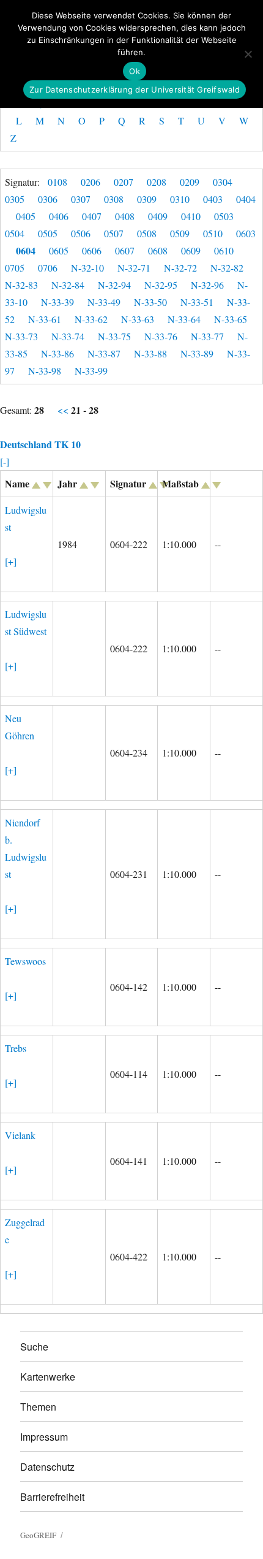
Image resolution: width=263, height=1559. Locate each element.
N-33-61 (44, 319)
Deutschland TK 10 (40, 444)
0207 (123, 181)
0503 (224, 216)
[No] (248, 54)
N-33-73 (21, 336)
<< (64, 409)
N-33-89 (196, 353)
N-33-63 (137, 319)
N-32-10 (87, 267)
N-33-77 (207, 336)
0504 (14, 233)
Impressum (44, 1437)
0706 (47, 267)
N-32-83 (21, 284)
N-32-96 (207, 284)
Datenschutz (47, 1467)
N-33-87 (103, 353)
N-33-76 (160, 336)
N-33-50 (150, 301)
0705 (14, 267)
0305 (14, 198)
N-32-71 (133, 267)
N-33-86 (57, 353)
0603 (246, 233)
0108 (57, 181)
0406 (59, 216)
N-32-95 (160, 284)
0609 (191, 250)
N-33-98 (44, 370)
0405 (25, 216)
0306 (47, 198)
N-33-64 (184, 319)
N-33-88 (150, 353)
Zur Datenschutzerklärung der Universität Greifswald (134, 89)
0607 (125, 250)
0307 (81, 198)
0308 (114, 198)
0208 (156, 181)
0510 (213, 233)
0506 (81, 233)
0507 (114, 233)
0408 (125, 216)
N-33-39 (57, 301)
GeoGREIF (38, 1535)
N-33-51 (196, 301)
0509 (180, 233)
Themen (38, 1407)
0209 (189, 181)
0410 (191, 216)
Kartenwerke (47, 1377)
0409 (158, 216)
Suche (34, 1347)
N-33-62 (91, 319)
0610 (224, 250)
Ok (134, 71)
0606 (92, 250)
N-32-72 (180, 267)
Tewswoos (25, 961)
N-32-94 (114, 284)
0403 (213, 198)
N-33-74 (67, 336)
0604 (25, 250)
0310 (180, 198)
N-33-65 (230, 319)
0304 (222, 181)
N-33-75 (114, 336)
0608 (158, 250)
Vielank (20, 1135)
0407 (92, 216)
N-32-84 (67, 284)
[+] (11, 561)
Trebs (15, 1048)
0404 (246, 198)
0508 (147, 233)
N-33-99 (91, 370)
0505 (47, 233)
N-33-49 (103, 301)
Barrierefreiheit (52, 1497)
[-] (4, 461)
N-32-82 (226, 267)
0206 (90, 181)
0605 (59, 250)
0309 (147, 198)
